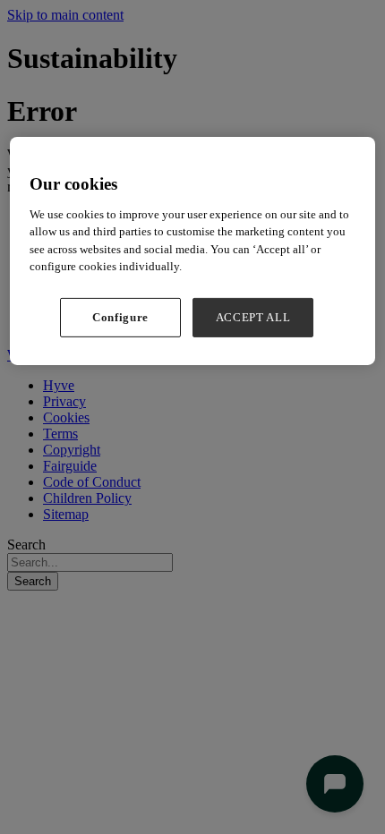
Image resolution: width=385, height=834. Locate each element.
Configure (120, 317)
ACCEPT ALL (253, 317)
